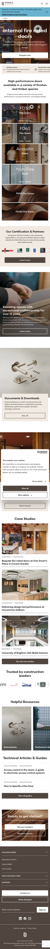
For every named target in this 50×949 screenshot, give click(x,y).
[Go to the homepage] (7, 4)
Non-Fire (19, 161)
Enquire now (25, 55)
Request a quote (25, 833)
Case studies (6, 869)
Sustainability (7, 864)
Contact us (25, 893)
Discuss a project (25, 827)
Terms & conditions (20, 928)
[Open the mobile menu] (46, 3)
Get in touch (25, 505)
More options (23, 495)
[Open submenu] (46, 852)
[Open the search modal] (42, 3)
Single (21, 121)
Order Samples (25, 899)
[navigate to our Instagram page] (29, 919)
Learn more (25, 260)
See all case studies (25, 661)
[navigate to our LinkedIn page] (20, 919)
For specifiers (9, 852)
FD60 (32, 161)
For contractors (11, 876)
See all (25, 415)
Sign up (42, 910)
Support (6, 882)
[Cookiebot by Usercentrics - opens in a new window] (37, 452)
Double (28, 121)
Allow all (25, 488)
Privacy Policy (32, 928)
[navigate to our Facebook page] (25, 919)
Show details (37, 481)
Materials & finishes (9, 860)
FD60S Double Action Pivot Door (14, 15)
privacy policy (21, 472)
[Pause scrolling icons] (42, 250)
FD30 (26, 161)
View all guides (25, 796)
